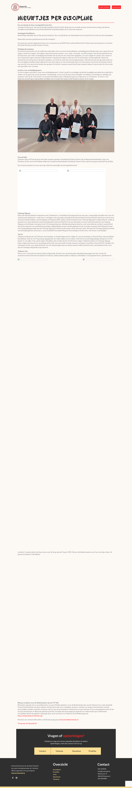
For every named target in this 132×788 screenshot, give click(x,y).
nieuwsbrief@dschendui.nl (68, 720)
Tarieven (56, 779)
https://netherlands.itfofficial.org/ (30, 716)
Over (55, 774)
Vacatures (56, 777)
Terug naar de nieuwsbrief (27, 723)
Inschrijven (57, 769)
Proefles (56, 772)
